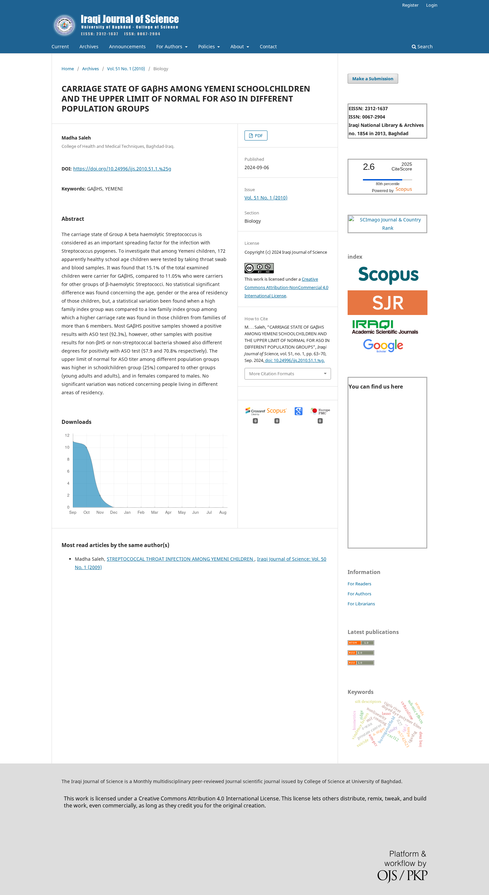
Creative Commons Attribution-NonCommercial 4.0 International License (286, 287)
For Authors (170, 46)
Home (68, 69)
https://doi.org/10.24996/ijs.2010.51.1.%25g (122, 168)
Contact (268, 46)
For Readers (359, 584)
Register (410, 5)
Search (424, 46)
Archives (89, 46)
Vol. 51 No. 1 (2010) (126, 69)
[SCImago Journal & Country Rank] (387, 228)
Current (60, 46)
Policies (207, 46)
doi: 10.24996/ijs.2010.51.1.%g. (294, 360)
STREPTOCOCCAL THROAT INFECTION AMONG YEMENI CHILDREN (180, 559)
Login (431, 5)
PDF (258, 136)
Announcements (127, 46)
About (238, 46)
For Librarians (361, 604)
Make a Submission (373, 79)
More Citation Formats (271, 374)
